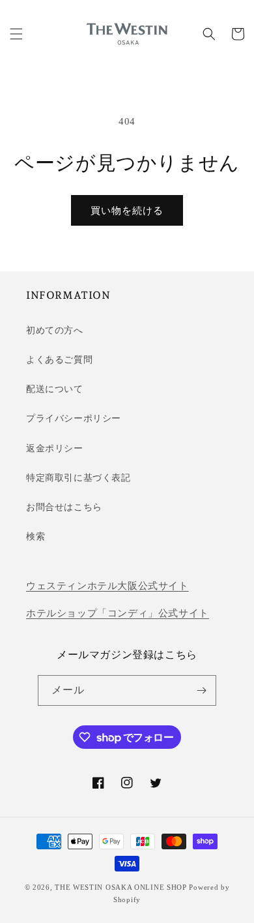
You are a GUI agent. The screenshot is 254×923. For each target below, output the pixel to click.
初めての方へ (54, 330)
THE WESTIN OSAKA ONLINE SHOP (121, 887)
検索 (35, 536)
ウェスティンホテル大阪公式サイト (107, 586)
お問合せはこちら (64, 507)
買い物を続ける (127, 210)
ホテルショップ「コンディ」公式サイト (117, 613)
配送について (54, 389)
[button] (16, 34)
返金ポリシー (54, 448)
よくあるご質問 (59, 360)
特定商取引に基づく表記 (78, 478)
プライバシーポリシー (73, 418)
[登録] (201, 690)
